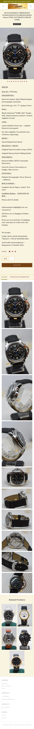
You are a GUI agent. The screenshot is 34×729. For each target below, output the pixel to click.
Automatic (4, 683)
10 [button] (26, 81)
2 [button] (9, 81)
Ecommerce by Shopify (25, 724)
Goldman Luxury (8, 724)
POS (15, 724)
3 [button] (11, 81)
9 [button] (24, 81)
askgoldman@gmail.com (8, 699)
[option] (17, 53)
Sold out (17, 265)
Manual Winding (6, 686)
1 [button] (7, 81)
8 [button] (22, 81)
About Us (4, 717)
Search (3, 715)
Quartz (4, 688)
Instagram (7, 707)
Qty (5, 258)
